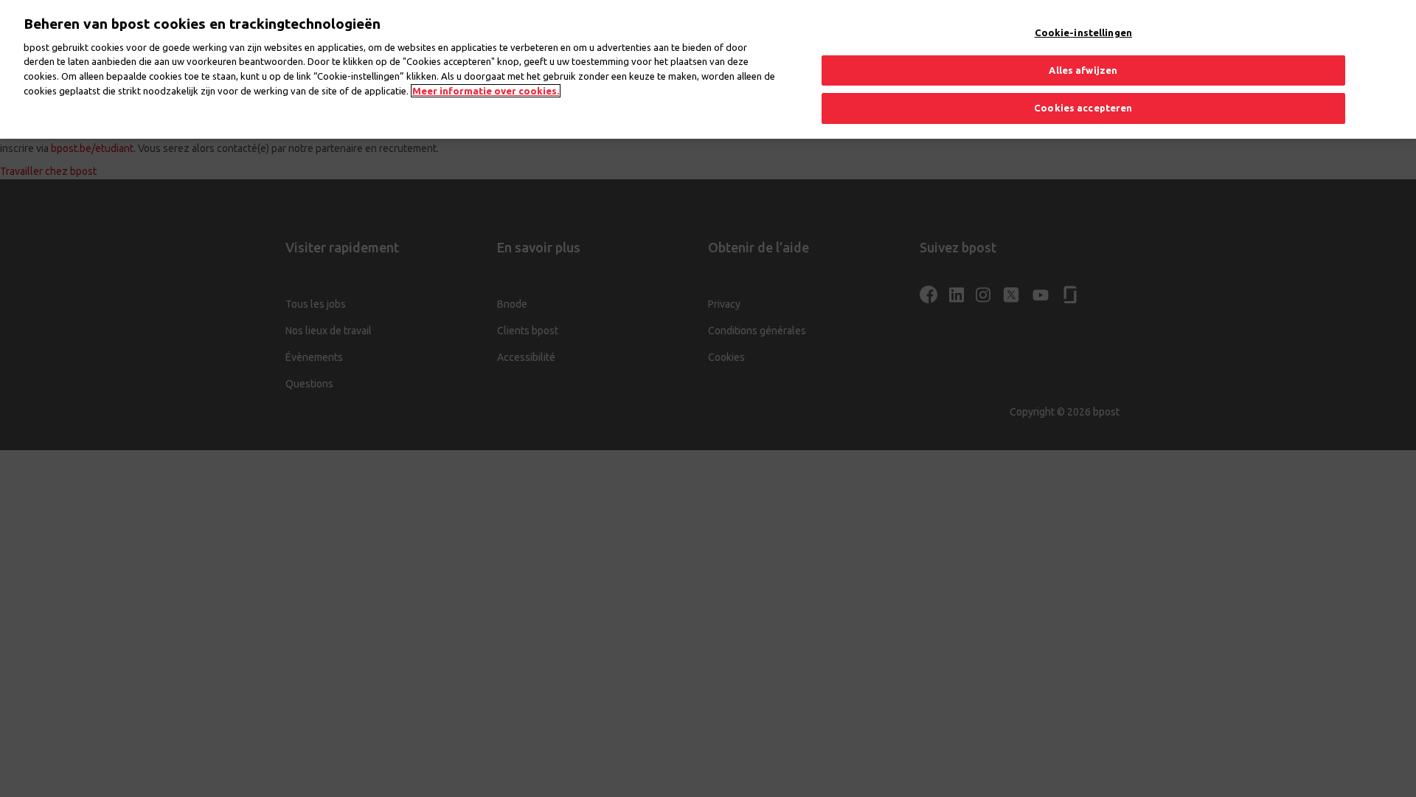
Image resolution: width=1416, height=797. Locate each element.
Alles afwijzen (1083, 70)
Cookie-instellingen (1083, 32)
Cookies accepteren (1083, 108)
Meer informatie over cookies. (485, 91)
